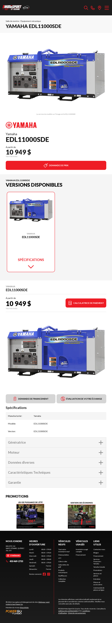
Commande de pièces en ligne (98, 589)
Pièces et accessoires (97, 583)
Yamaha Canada (99, 567)
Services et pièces (97, 575)
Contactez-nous (99, 549)
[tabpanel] (40, 559)
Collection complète (62, 580)
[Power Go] (30, 612)
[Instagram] (48, 574)
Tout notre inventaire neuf (64, 550)
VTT (59, 558)
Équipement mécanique (31, 21)
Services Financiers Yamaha (97, 561)
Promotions (97, 570)
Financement (81, 555)
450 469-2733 (16, 561)
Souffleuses (62, 576)
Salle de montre (12, 21)
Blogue (96, 553)
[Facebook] (44, 574)
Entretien (96, 579)
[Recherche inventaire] (86, 7)
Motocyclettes (63, 555)
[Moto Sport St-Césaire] (16, 7)
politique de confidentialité (68, 611)
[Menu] (107, 7)
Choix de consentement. (77, 613)
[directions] (99, 7)
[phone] (92, 7)
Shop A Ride (24, 608)
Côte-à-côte (62, 561)
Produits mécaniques (62, 571)
